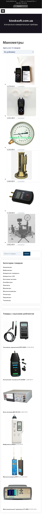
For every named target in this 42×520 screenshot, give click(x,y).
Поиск (26, 253)
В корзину (21, 86)
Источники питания (9, 279)
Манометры (7, 288)
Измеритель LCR (9, 276)
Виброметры (7, 270)
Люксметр (6, 285)
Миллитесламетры (9, 291)
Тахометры (7, 300)
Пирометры (7, 297)
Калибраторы (8, 282)
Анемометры (7, 267)
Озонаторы (7, 294)
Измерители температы (11, 273)
